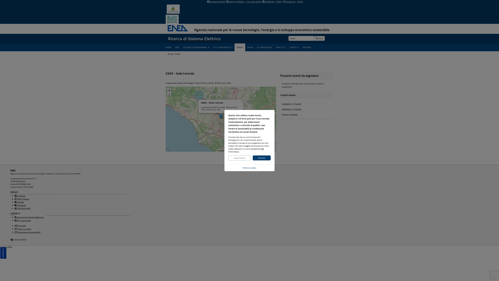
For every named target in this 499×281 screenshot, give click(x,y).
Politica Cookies (249, 167)
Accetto (261, 157)
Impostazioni (239, 157)
